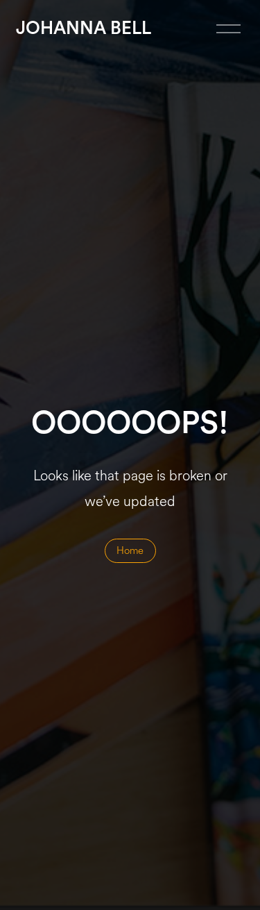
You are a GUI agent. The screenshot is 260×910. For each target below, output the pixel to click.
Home (130, 551)
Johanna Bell (83, 28)
